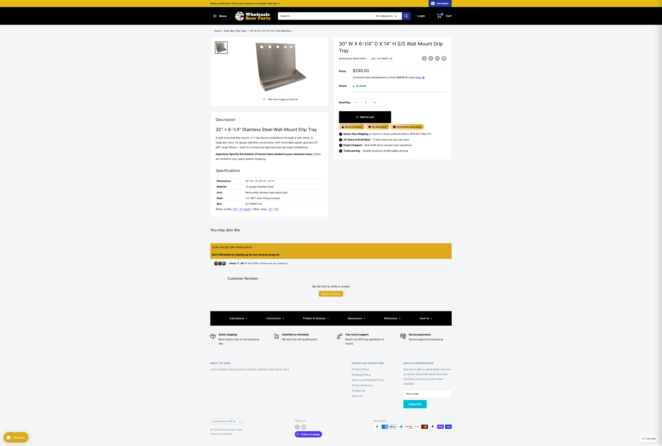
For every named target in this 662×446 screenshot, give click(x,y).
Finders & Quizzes (314, 318)
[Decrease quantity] (356, 102)
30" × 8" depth (242, 209)
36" (277, 209)
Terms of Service (362, 385)
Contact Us (358, 390)
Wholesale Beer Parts (352, 58)
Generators (355, 318)
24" (270, 209)
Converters (274, 318)
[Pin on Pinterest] (430, 58)
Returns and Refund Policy (368, 380)
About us (357, 396)
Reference (391, 318)
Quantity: (345, 102)
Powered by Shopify (221, 433)
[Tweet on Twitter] (437, 58)
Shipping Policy (361, 374)
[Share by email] (444, 58)
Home (217, 30)
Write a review (331, 293)
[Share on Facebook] (424, 58)
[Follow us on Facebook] (297, 427)
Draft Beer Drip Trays (235, 30)
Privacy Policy (360, 369)
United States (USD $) (223, 421)
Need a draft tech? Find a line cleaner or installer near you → (245, 3)
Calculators (237, 318)
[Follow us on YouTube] (303, 427)
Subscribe (415, 404)
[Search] (406, 16)
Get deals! (443, 3)
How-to (425, 318)
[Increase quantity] (374, 102)
